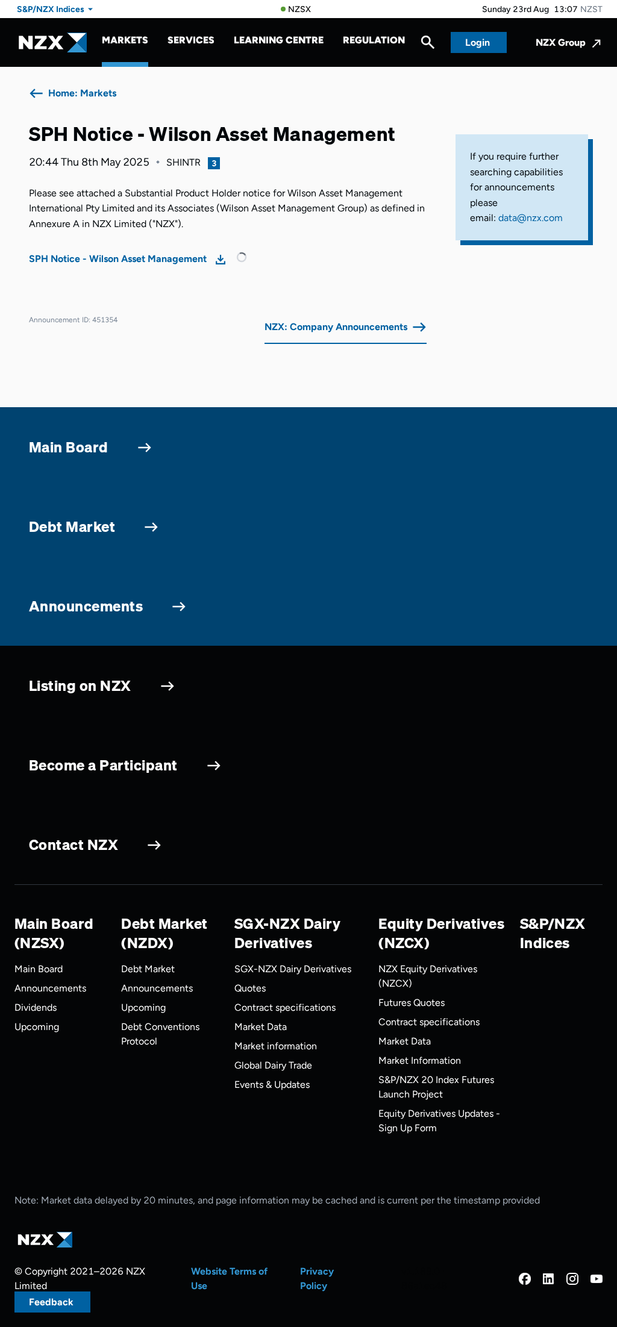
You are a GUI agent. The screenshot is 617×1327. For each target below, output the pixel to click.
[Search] (427, 45)
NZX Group (561, 42)
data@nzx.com (530, 217)
